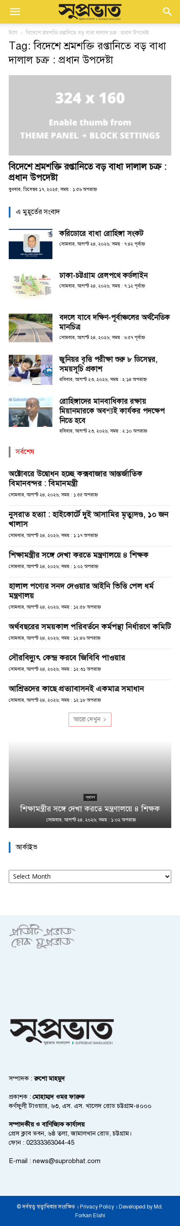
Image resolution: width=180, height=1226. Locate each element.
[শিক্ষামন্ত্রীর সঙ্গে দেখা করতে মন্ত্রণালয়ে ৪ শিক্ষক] (90, 784)
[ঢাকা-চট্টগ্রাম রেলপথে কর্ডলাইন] (30, 286)
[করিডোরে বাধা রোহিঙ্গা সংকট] (30, 244)
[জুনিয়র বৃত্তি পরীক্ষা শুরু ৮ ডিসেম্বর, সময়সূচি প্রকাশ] (30, 370)
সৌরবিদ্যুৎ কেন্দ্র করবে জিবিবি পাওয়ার (67, 657)
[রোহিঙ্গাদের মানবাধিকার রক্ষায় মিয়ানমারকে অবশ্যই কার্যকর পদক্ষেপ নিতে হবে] (30, 412)
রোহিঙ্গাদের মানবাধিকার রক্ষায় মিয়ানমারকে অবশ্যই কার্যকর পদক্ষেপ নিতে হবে (112, 411)
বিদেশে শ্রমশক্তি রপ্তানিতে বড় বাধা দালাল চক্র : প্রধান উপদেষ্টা (87, 172)
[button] (15, 12)
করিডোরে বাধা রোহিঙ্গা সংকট (101, 233)
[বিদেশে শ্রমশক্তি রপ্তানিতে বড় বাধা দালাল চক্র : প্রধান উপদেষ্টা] (90, 115)
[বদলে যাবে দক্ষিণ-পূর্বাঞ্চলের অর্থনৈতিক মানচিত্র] (30, 328)
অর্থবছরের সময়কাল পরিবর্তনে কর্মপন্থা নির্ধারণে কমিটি (90, 626)
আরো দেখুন (86, 719)
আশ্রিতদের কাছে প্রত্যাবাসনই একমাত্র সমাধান (76, 688)
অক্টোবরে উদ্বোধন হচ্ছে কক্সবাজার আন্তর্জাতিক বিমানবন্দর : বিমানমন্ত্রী (75, 478)
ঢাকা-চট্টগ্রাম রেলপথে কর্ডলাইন (103, 275)
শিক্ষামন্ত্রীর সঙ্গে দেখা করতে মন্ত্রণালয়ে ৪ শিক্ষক (79, 555)
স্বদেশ (90, 797)
